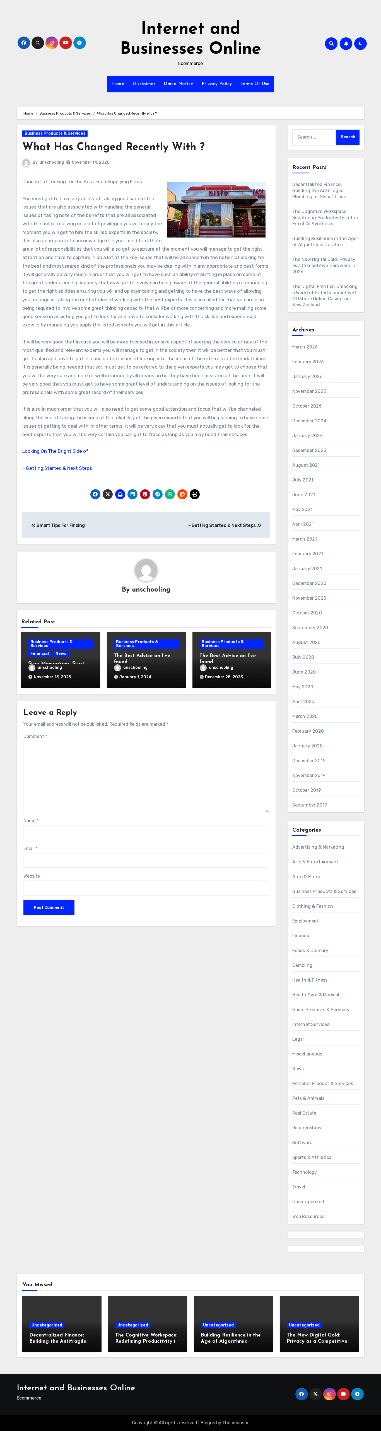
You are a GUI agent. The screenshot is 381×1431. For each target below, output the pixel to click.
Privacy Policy (217, 84)
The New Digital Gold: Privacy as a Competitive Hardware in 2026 (324, 265)
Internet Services (310, 1024)
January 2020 (307, 746)
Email (30, 848)
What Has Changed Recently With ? (113, 147)
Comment (35, 736)
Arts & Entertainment (315, 862)
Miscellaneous (307, 1054)
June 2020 (304, 672)
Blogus (208, 1422)
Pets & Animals (308, 1098)
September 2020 (310, 627)
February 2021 (307, 553)
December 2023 (309, 450)
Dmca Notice (178, 84)
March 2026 (305, 347)
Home (117, 84)
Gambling (302, 965)
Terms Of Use (255, 84)
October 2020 (307, 613)
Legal (298, 1039)
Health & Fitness (310, 980)
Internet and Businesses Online (76, 1388)
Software (302, 1142)
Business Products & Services (55, 133)
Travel (298, 1187)
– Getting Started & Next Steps (57, 468)
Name (30, 820)
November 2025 (309, 391)
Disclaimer (143, 84)
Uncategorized (308, 1201)
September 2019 (309, 805)
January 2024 (307, 435)
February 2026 (308, 361)
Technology (304, 1172)
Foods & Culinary (310, 950)
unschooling (52, 162)
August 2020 (306, 642)
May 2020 (303, 686)
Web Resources (308, 1216)
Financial (39, 653)
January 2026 (307, 376)
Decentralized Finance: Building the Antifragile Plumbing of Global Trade (319, 190)
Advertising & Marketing (318, 847)
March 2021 (304, 539)
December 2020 (309, 583)
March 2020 (305, 716)
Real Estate (304, 1113)
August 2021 (306, 465)
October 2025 (307, 406)
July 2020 (303, 657)
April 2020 (303, 701)
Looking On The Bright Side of (55, 451)
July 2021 (303, 480)
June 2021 (303, 494)
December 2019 (309, 760)
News (61, 653)
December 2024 (309, 420)
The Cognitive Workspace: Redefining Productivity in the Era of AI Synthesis (325, 217)
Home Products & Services (320, 1009)
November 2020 (309, 598)
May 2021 (302, 509)
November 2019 (309, 775)
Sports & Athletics (312, 1157)
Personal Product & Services (322, 1083)
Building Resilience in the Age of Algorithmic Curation (231, 1341)
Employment (305, 921)
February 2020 (308, 731)
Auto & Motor (306, 876)
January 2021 (307, 568)
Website (31, 876)
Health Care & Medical (315, 994)
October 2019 (306, 790)
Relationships (306, 1127)
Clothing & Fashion (312, 906)
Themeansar (235, 1422)
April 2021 (303, 524)
